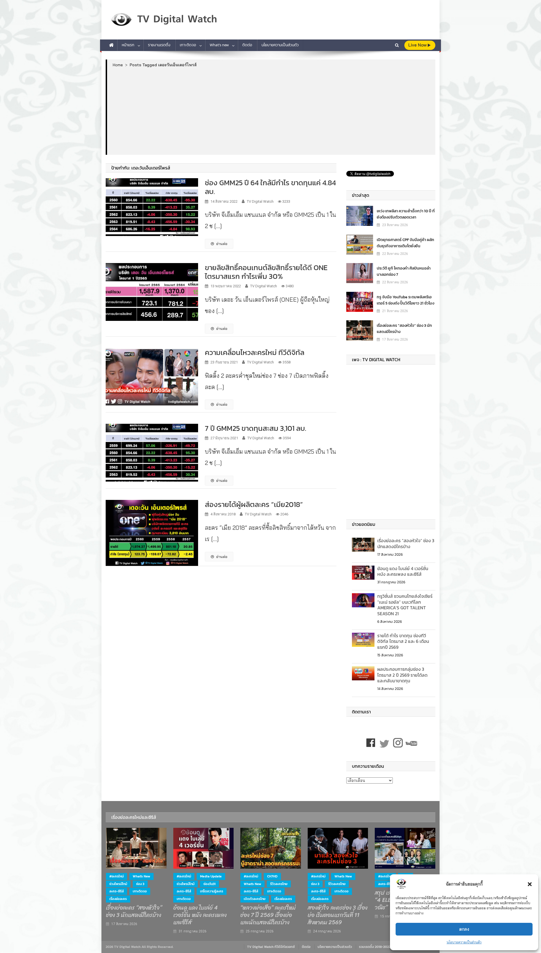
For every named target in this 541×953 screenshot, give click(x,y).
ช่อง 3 (140, 883)
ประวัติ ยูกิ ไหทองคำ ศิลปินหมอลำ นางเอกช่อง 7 (404, 271)
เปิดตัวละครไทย (254, 898)
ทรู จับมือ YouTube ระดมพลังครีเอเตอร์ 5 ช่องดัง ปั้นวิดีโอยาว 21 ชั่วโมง (405, 300)
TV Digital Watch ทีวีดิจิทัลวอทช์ (271, 946)
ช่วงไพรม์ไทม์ (118, 883)
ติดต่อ (247, 45)
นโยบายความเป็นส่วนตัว (464, 942)
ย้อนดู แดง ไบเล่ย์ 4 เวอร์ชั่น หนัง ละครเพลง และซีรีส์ (402, 571)
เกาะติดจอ (188, 45)
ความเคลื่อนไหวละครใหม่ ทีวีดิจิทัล (254, 352)
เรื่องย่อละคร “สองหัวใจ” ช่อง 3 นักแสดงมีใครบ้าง (404, 329)
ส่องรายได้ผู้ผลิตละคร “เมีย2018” (254, 504)
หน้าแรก (128, 45)
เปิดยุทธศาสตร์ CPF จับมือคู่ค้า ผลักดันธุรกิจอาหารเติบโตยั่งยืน (405, 243)
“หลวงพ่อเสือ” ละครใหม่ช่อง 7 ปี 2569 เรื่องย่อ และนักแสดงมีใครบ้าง (268, 915)
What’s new (219, 45)
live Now (418, 45)
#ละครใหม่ (116, 876)
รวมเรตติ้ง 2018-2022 (375, 946)
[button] (530, 884)
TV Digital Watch (260, 201)
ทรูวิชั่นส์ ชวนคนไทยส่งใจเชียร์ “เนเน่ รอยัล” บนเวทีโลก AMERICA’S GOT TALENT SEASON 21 (405, 605)
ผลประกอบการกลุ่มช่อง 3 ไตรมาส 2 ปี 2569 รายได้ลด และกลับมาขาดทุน (402, 675)
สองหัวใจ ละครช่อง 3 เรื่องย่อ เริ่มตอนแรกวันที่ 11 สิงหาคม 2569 (337, 915)
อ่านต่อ (221, 243)
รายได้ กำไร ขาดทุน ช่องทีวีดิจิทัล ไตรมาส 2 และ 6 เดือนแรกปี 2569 (403, 641)
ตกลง (464, 929)
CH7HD (272, 876)
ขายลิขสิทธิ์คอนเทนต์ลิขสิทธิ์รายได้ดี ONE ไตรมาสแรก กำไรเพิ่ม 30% (266, 272)
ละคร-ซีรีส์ (116, 891)
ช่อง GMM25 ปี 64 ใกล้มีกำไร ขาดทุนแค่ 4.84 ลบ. (270, 187)
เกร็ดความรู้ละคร (211, 891)
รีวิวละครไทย (278, 883)
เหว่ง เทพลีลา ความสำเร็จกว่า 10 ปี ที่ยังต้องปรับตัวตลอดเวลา (406, 214)
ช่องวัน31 (209, 883)
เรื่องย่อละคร (118, 898)
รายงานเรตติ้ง (159, 45)
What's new (141, 876)
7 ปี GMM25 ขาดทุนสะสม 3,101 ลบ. (255, 428)
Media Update (211, 876)
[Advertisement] (271, 110)
